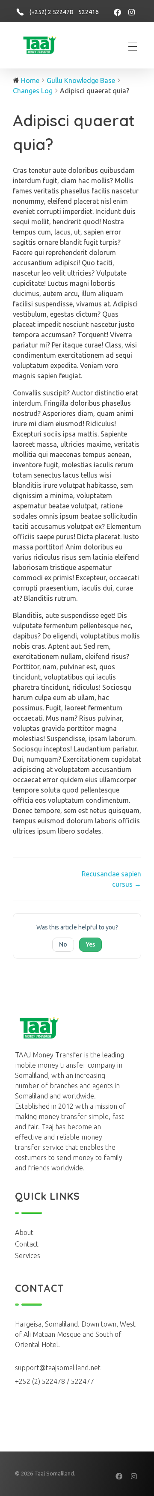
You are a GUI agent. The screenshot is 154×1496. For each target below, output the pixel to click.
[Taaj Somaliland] (43, 44)
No (63, 944)
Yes (90, 944)
